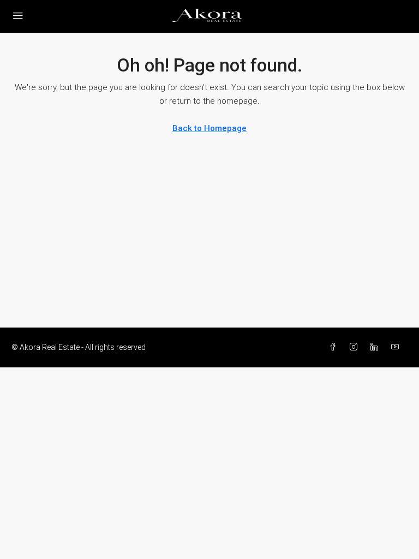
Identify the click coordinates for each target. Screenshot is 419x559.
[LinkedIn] (376, 347)
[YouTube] (397, 347)
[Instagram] (356, 347)
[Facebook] (335, 347)
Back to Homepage (209, 128)
